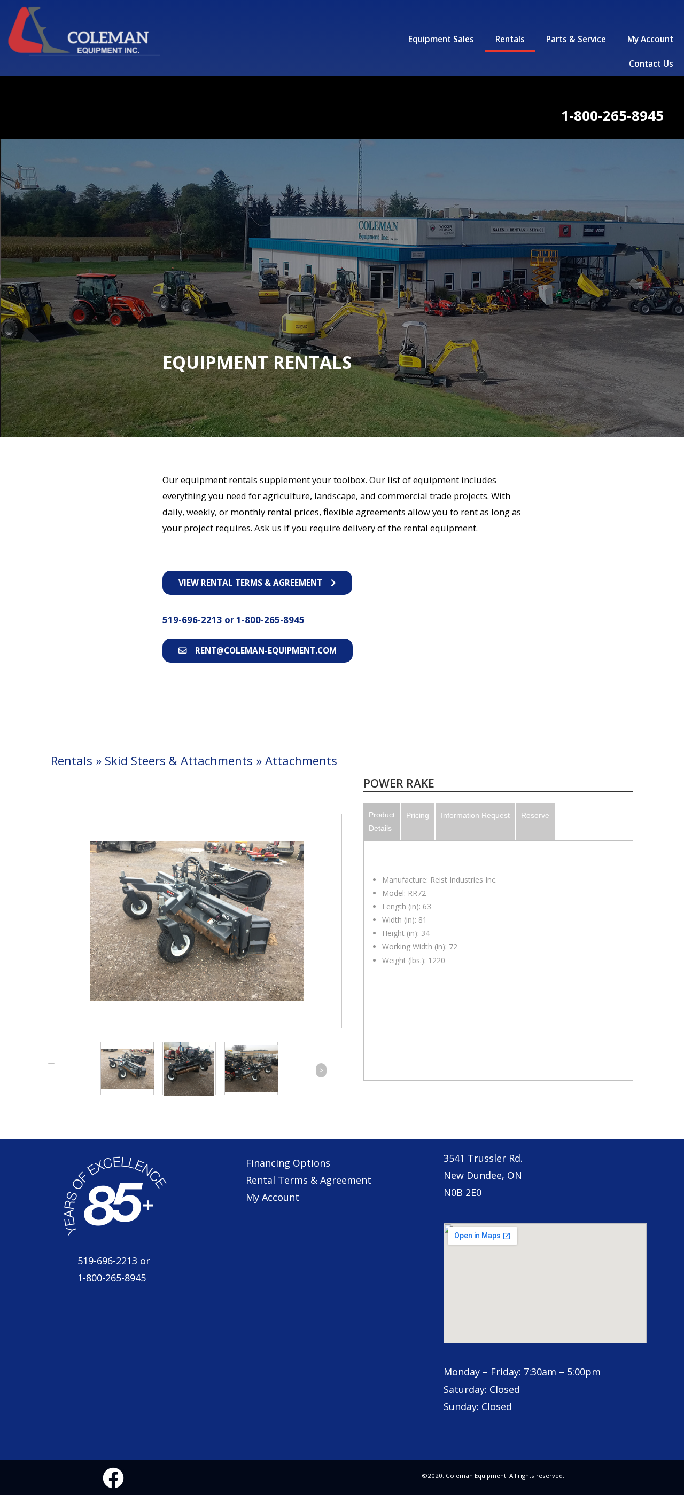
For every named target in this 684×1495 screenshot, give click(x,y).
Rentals (510, 39)
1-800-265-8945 (270, 619)
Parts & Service (576, 39)
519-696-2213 (193, 619)
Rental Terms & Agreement (308, 1180)
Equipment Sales (441, 39)
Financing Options (288, 1162)
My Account (650, 39)
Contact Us (651, 63)
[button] (257, 583)
